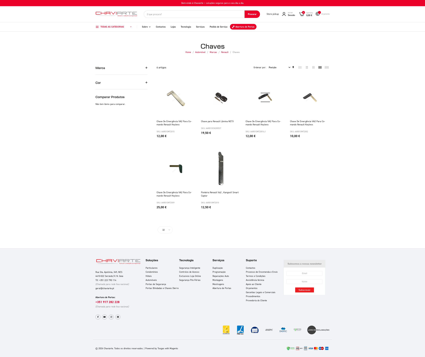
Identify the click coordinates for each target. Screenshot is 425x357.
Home (188, 52)
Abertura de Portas (245, 26)
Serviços (200, 26)
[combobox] (202, 14)
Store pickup (273, 13)
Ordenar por (259, 67)
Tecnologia (186, 26)
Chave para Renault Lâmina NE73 (217, 121)
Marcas (214, 52)
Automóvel (200, 52)
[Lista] (300, 67)
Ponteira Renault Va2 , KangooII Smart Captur (220, 194)
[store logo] (116, 14)
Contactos (161, 26)
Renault (225, 52)
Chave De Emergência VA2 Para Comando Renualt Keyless (263, 123)
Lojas (173, 26)
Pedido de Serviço (218, 26)
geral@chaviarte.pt (104, 288)
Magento (174, 348)
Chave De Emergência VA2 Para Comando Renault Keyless (174, 123)
